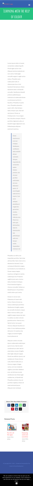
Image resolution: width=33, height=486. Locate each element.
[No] (31, 480)
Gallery (9, 427)
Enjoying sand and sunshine (22, 435)
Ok (16, 483)
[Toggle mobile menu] (29, 5)
